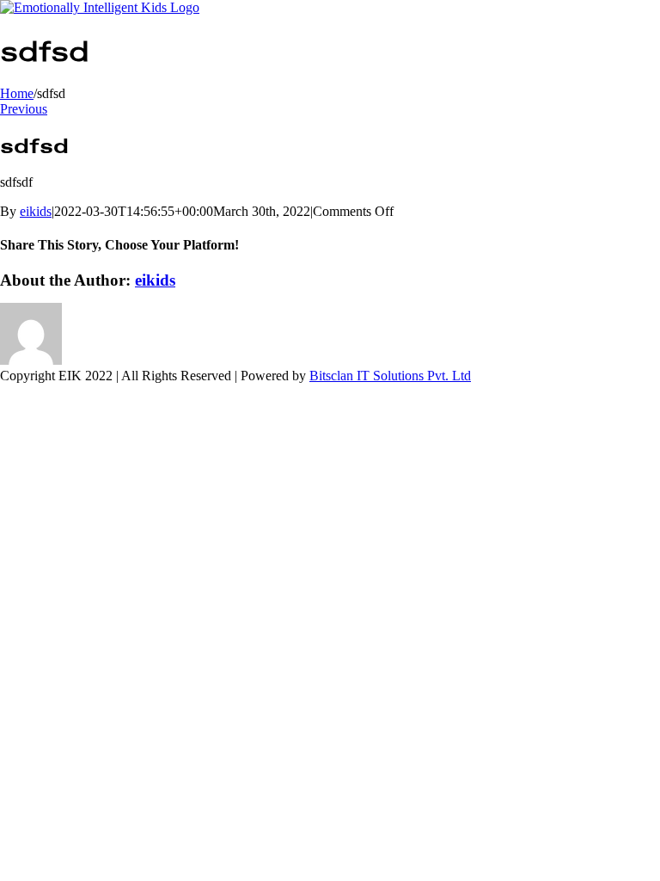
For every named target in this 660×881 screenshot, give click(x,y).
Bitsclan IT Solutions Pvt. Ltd (390, 375)
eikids (36, 211)
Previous (23, 109)
